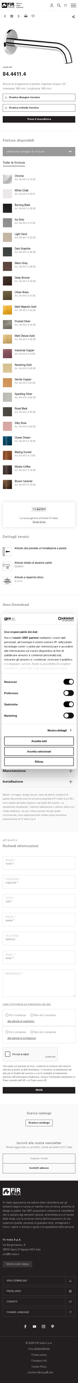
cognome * (13, 879)
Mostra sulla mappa (17, 1264)
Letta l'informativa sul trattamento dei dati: (27, 1004)
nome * (10, 860)
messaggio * (14, 973)
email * (10, 954)
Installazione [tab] (13, 782)
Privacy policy (39, 1354)
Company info (39, 1360)
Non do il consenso (45, 1015)
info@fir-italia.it (11, 1254)
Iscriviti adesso (39, 1168)
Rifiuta (39, 761)
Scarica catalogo (39, 1123)
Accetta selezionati (39, 751)
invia (39, 1090)
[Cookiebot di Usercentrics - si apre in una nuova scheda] (58, 619)
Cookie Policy (39, 1366)
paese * (10, 917)
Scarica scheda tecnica (23, 108)
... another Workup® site (39, 1372)
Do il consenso (17, 1015)
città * (9, 898)
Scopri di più (39, 521)
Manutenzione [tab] (14, 771)
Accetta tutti (39, 741)
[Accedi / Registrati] (52, 5)
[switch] (68, 693)
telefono (12, 935)
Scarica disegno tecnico (24, 97)
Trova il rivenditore (39, 119)
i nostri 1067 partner (25, 637)
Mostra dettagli (57, 730)
